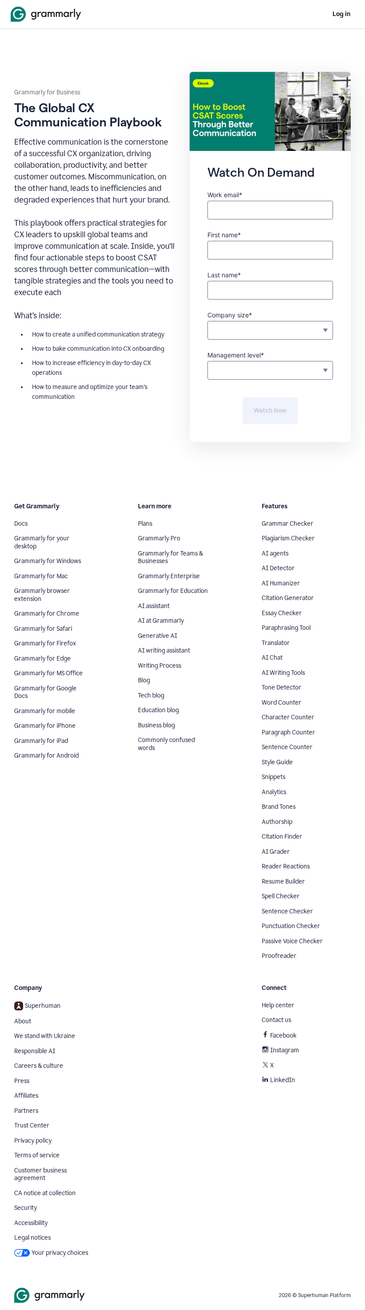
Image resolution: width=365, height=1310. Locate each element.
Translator (276, 643)
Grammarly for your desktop (41, 542)
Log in (341, 14)
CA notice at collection (45, 1193)
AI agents (275, 553)
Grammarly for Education (173, 591)
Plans (145, 523)
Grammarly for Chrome (46, 613)
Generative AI (157, 636)
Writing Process (159, 665)
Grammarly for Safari (43, 629)
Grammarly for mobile (44, 711)
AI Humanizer (281, 583)
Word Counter (281, 702)
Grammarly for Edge (42, 658)
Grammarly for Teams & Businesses (170, 557)
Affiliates (26, 1095)
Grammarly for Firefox (45, 643)
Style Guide (277, 762)
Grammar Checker (287, 523)
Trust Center (31, 1125)
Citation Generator (288, 598)
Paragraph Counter (288, 732)
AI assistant (154, 606)
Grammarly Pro (159, 538)
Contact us (276, 1020)
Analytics (274, 792)
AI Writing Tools (283, 673)
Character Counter (288, 717)
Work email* (224, 195)
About (22, 1021)
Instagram (284, 1050)
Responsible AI (34, 1051)
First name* (224, 235)
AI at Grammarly (161, 621)
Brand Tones (279, 807)
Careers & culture (38, 1066)
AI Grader (276, 852)
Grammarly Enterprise (169, 576)
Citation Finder (282, 836)
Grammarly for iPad (41, 741)
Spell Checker (281, 896)
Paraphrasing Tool (286, 628)
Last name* (224, 275)
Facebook (283, 1035)
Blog (144, 680)
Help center (278, 1005)
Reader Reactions (286, 866)
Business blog (156, 725)
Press (21, 1081)
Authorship (277, 822)
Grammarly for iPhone (45, 726)
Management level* (235, 355)
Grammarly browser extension (42, 595)
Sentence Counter (287, 747)
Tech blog (151, 695)
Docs (21, 523)
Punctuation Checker (291, 926)
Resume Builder (283, 881)
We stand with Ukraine (44, 1036)
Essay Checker (282, 613)
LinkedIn (282, 1080)
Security (25, 1208)
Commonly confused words (166, 744)
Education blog (158, 710)
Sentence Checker (287, 911)
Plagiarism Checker (288, 538)
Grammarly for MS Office (48, 673)
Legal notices (32, 1237)
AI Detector (278, 568)
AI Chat (272, 657)
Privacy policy (33, 1140)
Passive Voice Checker (292, 941)
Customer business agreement (40, 1174)
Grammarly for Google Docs (45, 692)
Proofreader (279, 956)
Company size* (229, 315)
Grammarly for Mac (41, 576)
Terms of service (37, 1155)
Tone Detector (281, 687)
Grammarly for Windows (47, 561)
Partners (26, 1111)
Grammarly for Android (46, 755)
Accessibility (31, 1223)
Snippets (273, 777)
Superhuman (43, 1006)
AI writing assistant (164, 650)
